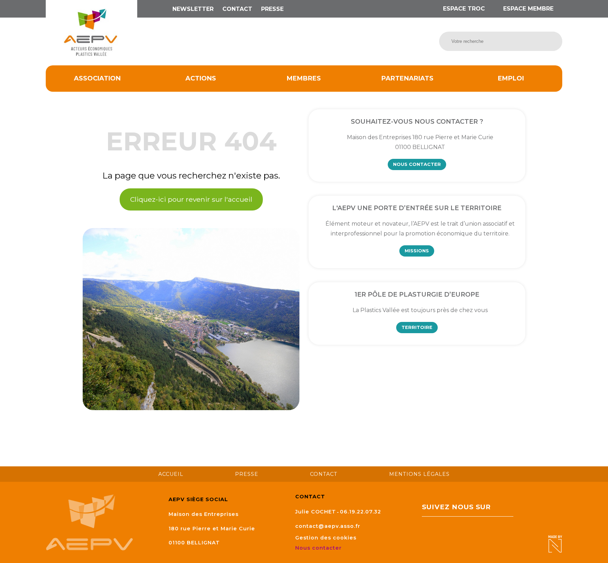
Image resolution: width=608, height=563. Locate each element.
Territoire (416, 327)
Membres (304, 78)
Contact (237, 9)
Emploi (511, 78)
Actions (200, 78)
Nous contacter (417, 164)
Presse (272, 9)
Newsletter (193, 9)
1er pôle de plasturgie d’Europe (417, 294)
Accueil (170, 474)
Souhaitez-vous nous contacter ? (417, 121)
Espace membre (527, 8)
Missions (417, 250)
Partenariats (407, 78)
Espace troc (464, 8)
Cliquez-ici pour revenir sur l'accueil (191, 199)
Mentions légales (419, 474)
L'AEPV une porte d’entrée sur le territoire (416, 208)
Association (97, 78)
